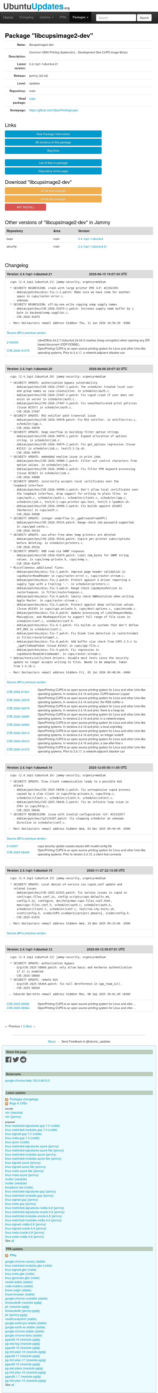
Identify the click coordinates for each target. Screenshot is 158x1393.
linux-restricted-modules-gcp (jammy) (29, 1195)
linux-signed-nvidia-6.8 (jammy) (25, 1224)
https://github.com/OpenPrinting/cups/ (53, 110)
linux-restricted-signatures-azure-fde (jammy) (34, 1150)
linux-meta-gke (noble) (20, 1274)
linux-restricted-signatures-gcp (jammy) (30, 1191)
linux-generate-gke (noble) (22, 1278)
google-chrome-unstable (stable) (26, 1298)
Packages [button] (79, 17)
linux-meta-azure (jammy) (22, 1175)
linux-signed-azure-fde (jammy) (25, 1167)
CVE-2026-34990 (18, 724)
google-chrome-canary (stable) (25, 1261)
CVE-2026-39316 (18, 741)
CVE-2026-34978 (18, 700)
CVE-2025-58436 (18, 852)
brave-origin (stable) (18, 1290)
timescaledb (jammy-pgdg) (22, 1311)
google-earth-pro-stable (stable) (26, 1323)
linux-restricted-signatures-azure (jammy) (32, 1146)
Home (8, 17)
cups (32, 98)
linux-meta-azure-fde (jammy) (24, 1171)
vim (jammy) (13, 1116)
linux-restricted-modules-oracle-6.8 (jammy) (33, 1216)
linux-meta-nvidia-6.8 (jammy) (24, 1236)
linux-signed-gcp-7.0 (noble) (23, 1134)
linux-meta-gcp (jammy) (20, 1204)
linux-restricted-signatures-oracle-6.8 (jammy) (35, 1212)
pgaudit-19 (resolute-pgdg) (22, 1339)
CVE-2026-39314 (18, 733)
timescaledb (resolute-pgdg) (23, 1302)
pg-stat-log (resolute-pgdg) (22, 1343)
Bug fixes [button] (53, 150)
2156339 (12, 342)
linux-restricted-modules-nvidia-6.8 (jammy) (33, 1220)
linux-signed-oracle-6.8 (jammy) (25, 1228)
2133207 (12, 846)
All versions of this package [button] (53, 142)
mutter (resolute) (16, 1179)
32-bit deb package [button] (53, 191)
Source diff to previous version (26, 333)
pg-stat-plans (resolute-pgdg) (24, 1368)
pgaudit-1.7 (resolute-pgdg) (23, 1376)
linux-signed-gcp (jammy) (21, 1199)
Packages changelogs (24, 1099)
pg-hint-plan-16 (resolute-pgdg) (25, 1372)
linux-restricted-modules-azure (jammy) (30, 1154)
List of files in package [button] (53, 163)
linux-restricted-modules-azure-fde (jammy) (33, 1158)
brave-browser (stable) (20, 1294)
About (52, 1041)
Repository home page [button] (53, 171)
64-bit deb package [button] (53, 199)
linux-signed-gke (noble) (21, 1269)
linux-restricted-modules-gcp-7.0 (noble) (31, 1130)
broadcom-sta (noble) (19, 1187)
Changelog (26, 17)
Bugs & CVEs (18, 1103)
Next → (30, 1026)
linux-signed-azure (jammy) (23, 1162)
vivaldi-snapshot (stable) (21, 1319)
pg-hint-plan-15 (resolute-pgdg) (25, 1380)
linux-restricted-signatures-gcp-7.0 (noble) (32, 1125)
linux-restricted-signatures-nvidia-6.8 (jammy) (34, 1208)
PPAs (63, 17)
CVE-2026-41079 (18, 350)
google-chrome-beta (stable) (23, 1335)
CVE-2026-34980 (18, 716)
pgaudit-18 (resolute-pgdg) (22, 1348)
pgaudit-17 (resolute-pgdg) (22, 1356)
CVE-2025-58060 (18, 1004)
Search (144, 18)
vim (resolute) (14, 1112)
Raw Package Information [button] (53, 134)
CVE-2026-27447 (18, 692)
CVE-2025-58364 (18, 1008)
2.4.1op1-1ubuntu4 (90, 239)
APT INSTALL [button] (26, 207)
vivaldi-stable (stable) (19, 1282)
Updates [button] (45, 17)
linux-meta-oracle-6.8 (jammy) (24, 1232)
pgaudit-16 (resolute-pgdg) (22, 1364)
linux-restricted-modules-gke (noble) (28, 1265)
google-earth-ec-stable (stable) (25, 1327)
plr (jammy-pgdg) (16, 1315)
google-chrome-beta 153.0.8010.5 (27, 1080)
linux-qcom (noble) (17, 1142)
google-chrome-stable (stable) (24, 1331)
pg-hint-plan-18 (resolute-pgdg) (25, 1352)
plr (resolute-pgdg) (17, 1306)
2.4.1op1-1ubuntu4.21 (92, 246)
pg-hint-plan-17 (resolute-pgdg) (25, 1360)
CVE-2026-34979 (18, 708)
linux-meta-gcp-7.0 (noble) (22, 1138)
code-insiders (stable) (19, 1286)
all (12, 1241)
